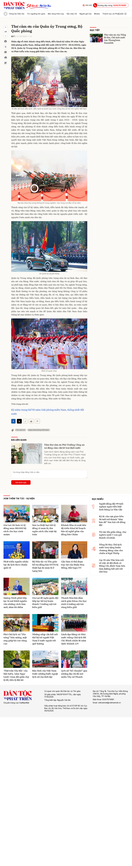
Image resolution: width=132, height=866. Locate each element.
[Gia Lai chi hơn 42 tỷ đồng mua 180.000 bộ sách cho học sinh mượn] (16, 513)
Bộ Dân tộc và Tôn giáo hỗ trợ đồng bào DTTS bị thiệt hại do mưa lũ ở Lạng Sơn (45, 566)
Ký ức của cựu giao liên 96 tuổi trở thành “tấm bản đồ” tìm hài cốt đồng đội (112, 520)
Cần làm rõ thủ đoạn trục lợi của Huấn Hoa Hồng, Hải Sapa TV (72, 564)
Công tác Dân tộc (16, 14)
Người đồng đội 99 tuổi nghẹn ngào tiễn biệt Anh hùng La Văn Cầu (111, 506)
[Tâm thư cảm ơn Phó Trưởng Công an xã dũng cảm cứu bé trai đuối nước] (26, 453)
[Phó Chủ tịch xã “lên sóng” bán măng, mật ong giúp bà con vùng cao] (16, 623)
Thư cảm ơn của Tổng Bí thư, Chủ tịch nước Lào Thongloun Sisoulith (115, 39)
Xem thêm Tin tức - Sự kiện (19, 498)
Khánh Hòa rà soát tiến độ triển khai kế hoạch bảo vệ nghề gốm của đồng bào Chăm (73, 530)
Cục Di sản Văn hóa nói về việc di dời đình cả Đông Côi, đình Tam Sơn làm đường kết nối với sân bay (112, 566)
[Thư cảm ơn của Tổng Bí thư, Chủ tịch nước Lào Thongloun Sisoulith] (96, 38)
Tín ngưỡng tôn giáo (36, 14)
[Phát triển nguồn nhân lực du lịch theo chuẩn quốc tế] (16, 550)
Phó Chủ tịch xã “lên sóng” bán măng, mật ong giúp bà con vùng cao (15, 639)
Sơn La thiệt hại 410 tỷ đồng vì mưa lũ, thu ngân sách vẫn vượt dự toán (44, 530)
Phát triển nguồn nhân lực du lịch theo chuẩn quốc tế (15, 564)
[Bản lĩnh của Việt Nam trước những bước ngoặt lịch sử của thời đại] (45, 659)
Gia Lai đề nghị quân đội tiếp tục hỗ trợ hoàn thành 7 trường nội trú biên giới (45, 603)
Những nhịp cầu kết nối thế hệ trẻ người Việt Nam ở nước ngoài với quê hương (45, 639)
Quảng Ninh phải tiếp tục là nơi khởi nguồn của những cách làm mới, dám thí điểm (15, 603)
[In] (31, 421)
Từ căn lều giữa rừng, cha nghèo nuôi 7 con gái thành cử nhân (112, 535)
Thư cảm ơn (20, 430)
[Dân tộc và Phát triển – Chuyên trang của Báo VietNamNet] (14, 5)
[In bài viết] (5, 58)
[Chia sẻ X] (19, 421)
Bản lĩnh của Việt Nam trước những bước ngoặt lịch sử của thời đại (45, 673)
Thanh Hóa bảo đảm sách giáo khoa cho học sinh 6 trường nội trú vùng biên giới (74, 603)
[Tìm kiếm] (119, 13)
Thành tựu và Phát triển (113, 14)
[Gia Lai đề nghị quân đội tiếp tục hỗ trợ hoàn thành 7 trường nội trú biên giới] (45, 586)
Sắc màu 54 (72, 14)
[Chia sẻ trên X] (5, 47)
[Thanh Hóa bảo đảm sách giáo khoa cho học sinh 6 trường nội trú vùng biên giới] (74, 586)
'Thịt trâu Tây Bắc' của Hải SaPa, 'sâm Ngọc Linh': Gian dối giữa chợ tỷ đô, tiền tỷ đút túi (16, 675)
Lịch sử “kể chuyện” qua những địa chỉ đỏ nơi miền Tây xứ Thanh (74, 673)
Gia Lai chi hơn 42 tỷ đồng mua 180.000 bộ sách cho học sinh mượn (14, 530)
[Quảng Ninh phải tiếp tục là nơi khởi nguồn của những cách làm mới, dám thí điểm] (16, 586)
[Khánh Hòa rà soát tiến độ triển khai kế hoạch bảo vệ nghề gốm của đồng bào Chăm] (74, 513)
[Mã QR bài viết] (5, 63)
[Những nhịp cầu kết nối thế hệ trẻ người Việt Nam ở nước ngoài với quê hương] (45, 623)
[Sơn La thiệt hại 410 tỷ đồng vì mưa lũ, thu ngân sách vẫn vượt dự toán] (45, 513)
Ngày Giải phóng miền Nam (38, 430)
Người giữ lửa (86, 14)
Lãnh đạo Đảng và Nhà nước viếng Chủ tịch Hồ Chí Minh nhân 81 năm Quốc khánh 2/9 (73, 639)
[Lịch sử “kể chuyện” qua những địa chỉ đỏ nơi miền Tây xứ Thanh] (74, 659)
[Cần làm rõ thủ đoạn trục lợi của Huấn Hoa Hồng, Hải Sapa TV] (74, 550)
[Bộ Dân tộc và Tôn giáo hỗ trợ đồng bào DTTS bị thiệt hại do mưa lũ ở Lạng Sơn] (45, 550)
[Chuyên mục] (125, 13)
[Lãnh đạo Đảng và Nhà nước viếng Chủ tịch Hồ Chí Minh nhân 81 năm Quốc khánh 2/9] (74, 623)
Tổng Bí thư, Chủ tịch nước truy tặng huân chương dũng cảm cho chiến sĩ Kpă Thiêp (111, 549)
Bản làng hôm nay (56, 14)
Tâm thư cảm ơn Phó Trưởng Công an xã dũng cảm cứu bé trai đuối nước (64, 446)
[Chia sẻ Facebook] (5, 41)
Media (97, 14)
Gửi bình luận (20, 482)
